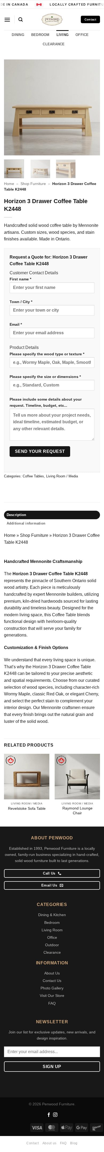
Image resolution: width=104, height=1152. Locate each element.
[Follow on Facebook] (49, 1115)
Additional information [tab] (26, 523)
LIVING (63, 35)
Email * (16, 324)
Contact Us (52, 980)
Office (52, 937)
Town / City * (21, 302)
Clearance (52, 952)
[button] (7, 19)
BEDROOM (40, 35)
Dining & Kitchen (52, 915)
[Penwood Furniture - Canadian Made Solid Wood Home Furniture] (52, 20)
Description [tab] (16, 515)
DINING (18, 35)
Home (9, 184)
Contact (32, 1143)
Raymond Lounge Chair (77, 810)
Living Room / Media (62, 476)
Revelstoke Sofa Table (27, 809)
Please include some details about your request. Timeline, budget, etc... (46, 402)
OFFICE (82, 35)
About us (49, 1143)
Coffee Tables (33, 476)
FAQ (52, 1003)
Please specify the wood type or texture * (47, 354)
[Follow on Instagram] (55, 1115)
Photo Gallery (52, 988)
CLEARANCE (54, 44)
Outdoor (52, 945)
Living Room (52, 930)
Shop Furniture (33, 184)
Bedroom (52, 922)
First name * (20, 279)
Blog (73, 1143)
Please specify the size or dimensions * (45, 376)
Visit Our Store (52, 995)
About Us (52, 973)
